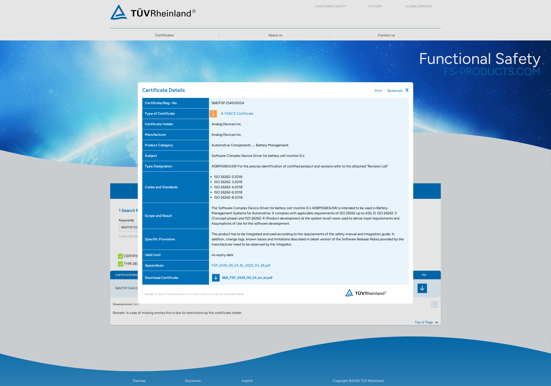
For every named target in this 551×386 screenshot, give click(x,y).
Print (378, 91)
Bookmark (395, 91)
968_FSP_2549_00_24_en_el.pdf (247, 278)
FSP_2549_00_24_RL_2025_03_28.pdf (241, 265)
